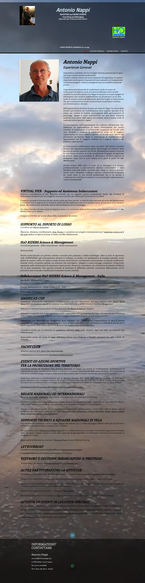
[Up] (72, 535)
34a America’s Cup (37, 304)
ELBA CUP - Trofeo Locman (97, 378)
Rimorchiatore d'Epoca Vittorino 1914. (62, 463)
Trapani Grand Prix (40, 397)
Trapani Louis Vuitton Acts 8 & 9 (81, 325)
